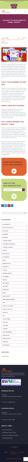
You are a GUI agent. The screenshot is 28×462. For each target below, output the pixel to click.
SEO (4, 315)
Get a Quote (14, 5)
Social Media (6, 319)
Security (5, 312)
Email (4, 260)
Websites (5, 341)
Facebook (6, 266)
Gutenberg (6, 276)
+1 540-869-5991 (11, 402)
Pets (4, 302)
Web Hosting (6, 338)
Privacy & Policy (8, 309)
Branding (5, 234)
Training (5, 328)
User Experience (16, 39)
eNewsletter (7, 263)
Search (25, 213)
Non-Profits (6, 296)
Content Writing (8, 247)
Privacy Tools (14, 453)
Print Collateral (8, 306)
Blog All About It (8, 227)
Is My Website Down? (7, 438)
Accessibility (7, 224)
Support (14, 7)
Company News (7, 240)
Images (5, 279)
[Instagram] (15, 447)
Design (3, 39)
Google (5, 270)
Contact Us (12, 452)
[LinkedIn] (12, 447)
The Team (5, 325)
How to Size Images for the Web (10, 435)
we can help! (13, 148)
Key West (5, 286)
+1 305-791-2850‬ (11, 419)
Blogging (5, 231)
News (4, 292)
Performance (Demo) (9, 299)
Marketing (6, 289)
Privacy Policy (21, 452)
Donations (6, 253)
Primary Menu (25, 12)
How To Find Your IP (7, 430)
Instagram (6, 283)
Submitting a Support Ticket (9, 432)
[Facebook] (10, 447)
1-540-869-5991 (14, 3)
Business (5, 237)
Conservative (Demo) (9, 244)
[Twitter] (14, 447)
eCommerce (6, 257)
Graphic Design (7, 273)
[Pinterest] (17, 447)
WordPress (6, 345)
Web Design (6, 335)
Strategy (8, 39)
